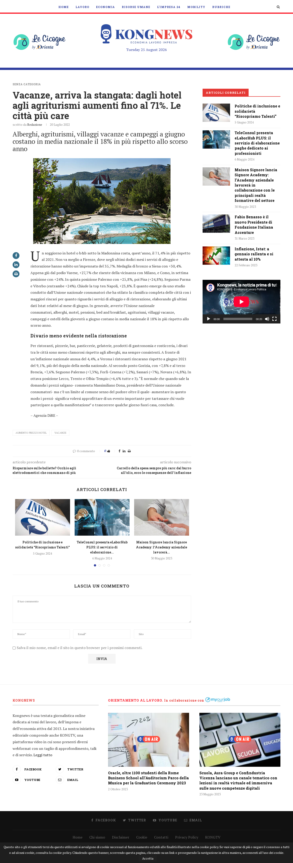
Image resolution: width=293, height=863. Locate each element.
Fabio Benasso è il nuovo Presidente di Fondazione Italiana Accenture (254, 224)
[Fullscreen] (274, 319)
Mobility (196, 7)
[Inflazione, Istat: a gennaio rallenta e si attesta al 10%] (216, 255)
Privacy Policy (186, 837)
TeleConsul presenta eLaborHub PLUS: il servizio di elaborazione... (102, 547)
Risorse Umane (136, 7)
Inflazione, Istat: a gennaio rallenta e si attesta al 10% (254, 254)
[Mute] (267, 319)
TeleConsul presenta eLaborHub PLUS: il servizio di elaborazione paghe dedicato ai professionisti (257, 143)
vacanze (60, 432)
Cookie (141, 837)
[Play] (208, 319)
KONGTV (212, 837)
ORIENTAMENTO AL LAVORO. (135, 700)
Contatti (161, 837)
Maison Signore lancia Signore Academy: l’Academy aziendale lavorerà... (161, 547)
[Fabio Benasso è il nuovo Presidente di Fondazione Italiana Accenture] (216, 223)
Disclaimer (120, 837)
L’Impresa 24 (168, 7)
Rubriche (221, 7)
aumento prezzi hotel (31, 432)
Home (63, 7)
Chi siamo (97, 837)
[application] (241, 301)
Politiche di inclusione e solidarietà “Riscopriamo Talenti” (257, 111)
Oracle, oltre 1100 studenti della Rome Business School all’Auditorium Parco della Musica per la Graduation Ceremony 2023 (148, 778)
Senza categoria (27, 84)
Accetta (147, 858)
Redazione (34, 124)
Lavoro (82, 7)
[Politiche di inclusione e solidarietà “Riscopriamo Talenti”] (42, 517)
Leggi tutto (42, 754)
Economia (105, 7)
